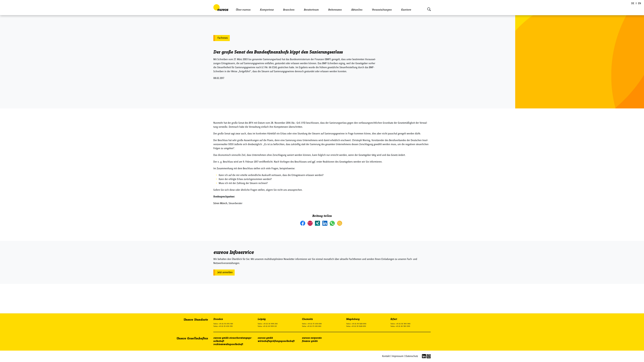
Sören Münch (220, 203)
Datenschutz (411, 356)
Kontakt (386, 356)
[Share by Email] (310, 223)
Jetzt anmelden (225, 272)
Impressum (397, 356)
